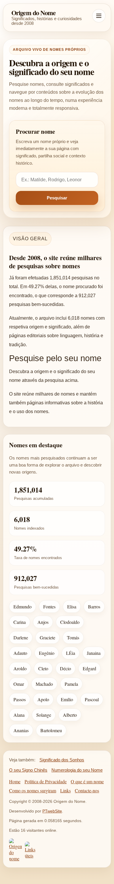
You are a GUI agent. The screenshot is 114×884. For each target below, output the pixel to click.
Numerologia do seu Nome (77, 770)
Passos (19, 699)
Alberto (70, 715)
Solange (43, 715)
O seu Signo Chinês (28, 770)
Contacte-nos (87, 790)
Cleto (43, 668)
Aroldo (20, 668)
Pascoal (92, 699)
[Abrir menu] (99, 15)
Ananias (21, 730)
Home (14, 781)
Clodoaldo (70, 622)
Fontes (49, 606)
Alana (19, 715)
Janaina (94, 653)
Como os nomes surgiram (32, 790)
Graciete (47, 637)
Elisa (71, 606)
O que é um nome (87, 781)
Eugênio (46, 653)
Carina (19, 622)
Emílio (67, 699)
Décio (65, 668)
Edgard (89, 668)
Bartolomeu (51, 730)
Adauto (20, 653)
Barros (94, 606)
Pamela (71, 684)
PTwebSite (52, 811)
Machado (44, 684)
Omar (18, 684)
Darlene (20, 637)
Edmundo (22, 606)
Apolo (43, 699)
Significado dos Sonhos (61, 759)
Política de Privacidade (46, 781)
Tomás (73, 637)
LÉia (70, 653)
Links (65, 790)
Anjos (43, 622)
